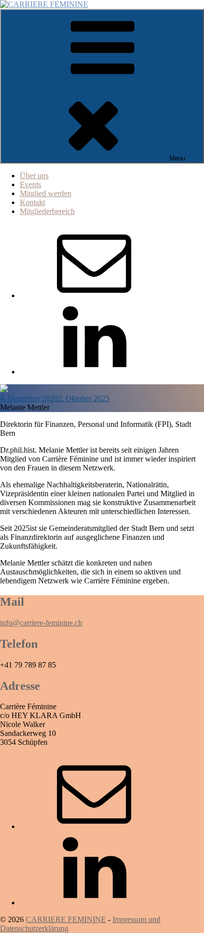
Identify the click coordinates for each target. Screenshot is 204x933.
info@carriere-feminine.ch (41, 623)
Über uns (34, 175)
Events (30, 184)
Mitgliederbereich (47, 211)
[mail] (94, 295)
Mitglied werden (45, 193)
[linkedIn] (94, 371)
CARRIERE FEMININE (66, 919)
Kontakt (32, 202)
